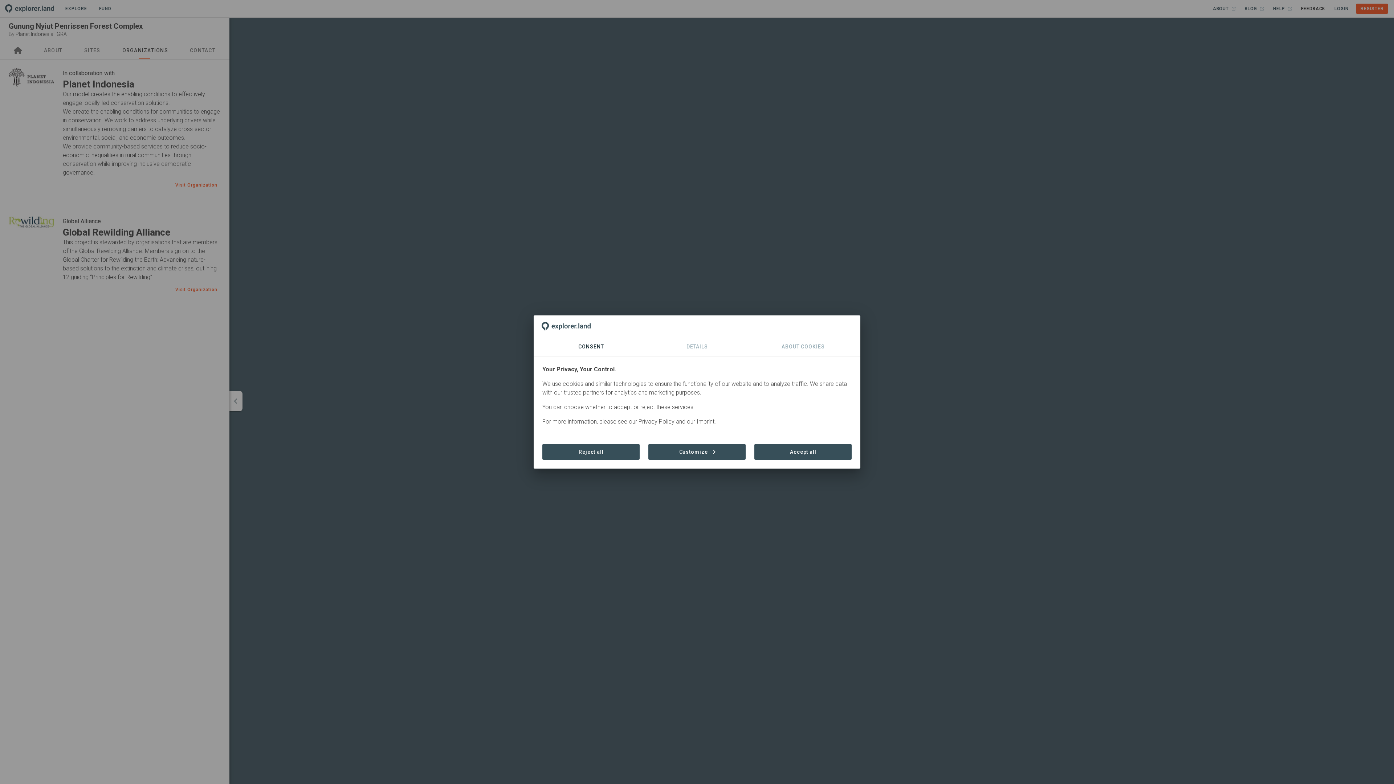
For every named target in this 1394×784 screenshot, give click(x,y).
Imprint (705, 421)
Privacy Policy (656, 421)
